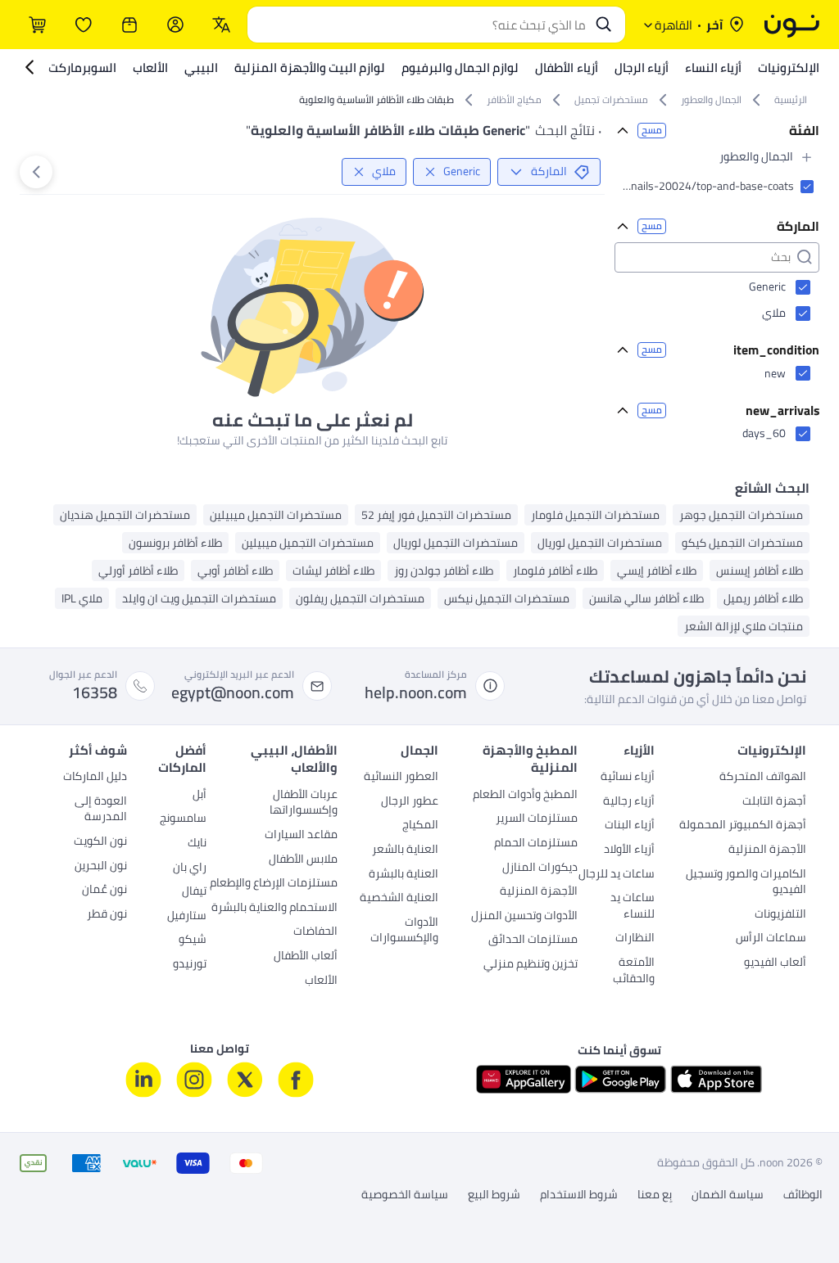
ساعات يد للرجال (616, 875)
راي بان (189, 868)
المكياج (420, 826)
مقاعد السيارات (301, 836)
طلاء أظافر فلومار (555, 570)
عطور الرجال (409, 802)
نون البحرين (101, 867)
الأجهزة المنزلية (767, 850)
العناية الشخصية (399, 899)
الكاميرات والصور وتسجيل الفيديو (746, 883)
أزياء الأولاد (629, 850)
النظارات (635, 939)
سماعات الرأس (771, 939)
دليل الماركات (95, 778)
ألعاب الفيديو (775, 963)
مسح (652, 131)
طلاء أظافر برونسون (175, 542)
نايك (197, 844)
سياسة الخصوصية (404, 1195)
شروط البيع (494, 1195)
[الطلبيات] (129, 25)
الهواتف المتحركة (762, 778)
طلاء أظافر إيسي (656, 570)
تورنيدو (189, 965)
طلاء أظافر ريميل (763, 598)
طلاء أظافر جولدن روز (443, 570)
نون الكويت (100, 842)
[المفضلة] (84, 25)
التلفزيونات (780, 915)
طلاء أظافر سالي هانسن (646, 598)
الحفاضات (315, 932)
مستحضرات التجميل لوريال (599, 542)
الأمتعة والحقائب (634, 971)
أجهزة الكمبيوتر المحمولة (742, 826)
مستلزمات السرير (537, 819)
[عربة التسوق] (38, 25)
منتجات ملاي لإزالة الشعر (743, 626)
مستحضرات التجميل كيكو (742, 542)
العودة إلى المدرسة (101, 810)
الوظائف (803, 1195)
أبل (199, 796)
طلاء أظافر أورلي (138, 570)
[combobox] (420, 24)
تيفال (194, 892)
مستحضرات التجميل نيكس (506, 598)
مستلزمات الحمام (536, 844)
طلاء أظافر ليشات (333, 570)
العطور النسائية (401, 778)
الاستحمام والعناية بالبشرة (274, 909)
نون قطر (107, 915)
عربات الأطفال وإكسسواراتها (304, 804)
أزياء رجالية (629, 802)
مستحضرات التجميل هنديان (125, 514)
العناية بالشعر (405, 850)
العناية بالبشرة (403, 875)
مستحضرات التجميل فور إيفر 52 (436, 514)
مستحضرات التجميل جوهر (741, 514)
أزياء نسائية (628, 778)
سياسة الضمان (728, 1195)
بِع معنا (654, 1195)
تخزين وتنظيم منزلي (530, 965)
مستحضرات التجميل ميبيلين (276, 514)
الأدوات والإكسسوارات (404, 931)
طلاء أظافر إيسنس (759, 570)
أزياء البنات (630, 826)
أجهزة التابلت (774, 802)
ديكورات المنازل (540, 868)
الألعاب (321, 981)
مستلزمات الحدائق (533, 940)
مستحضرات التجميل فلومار (595, 514)
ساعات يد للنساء (632, 907)
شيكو (192, 940)
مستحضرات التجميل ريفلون (360, 598)
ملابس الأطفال (303, 860)
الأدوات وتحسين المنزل (524, 917)
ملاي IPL (81, 598)
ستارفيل (186, 917)
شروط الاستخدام (579, 1195)
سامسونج (183, 819)
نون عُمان (104, 891)
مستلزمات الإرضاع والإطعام (274, 884)
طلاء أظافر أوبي (235, 570)
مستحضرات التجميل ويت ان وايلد (199, 598)
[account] (175, 25)
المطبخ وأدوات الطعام (525, 796)
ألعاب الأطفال (306, 957)
